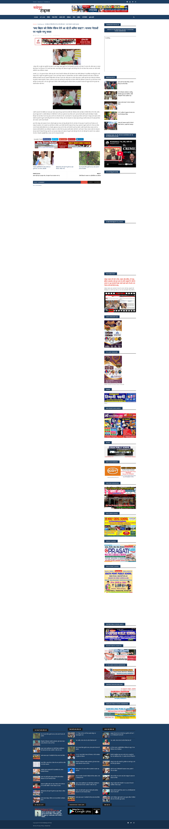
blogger (84, 182)
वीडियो (48, 17)
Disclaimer (47, 825)
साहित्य (78, 17)
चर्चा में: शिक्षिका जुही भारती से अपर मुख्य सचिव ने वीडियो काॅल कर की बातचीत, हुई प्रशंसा (123, 798)
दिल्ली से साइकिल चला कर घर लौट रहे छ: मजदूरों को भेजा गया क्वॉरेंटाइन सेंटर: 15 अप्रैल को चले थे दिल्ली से (123, 755)
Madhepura (40, 24)
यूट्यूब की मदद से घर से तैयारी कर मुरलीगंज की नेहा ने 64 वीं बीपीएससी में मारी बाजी (122, 734)
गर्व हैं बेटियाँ (84, 17)
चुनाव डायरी (91, 17)
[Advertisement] (120, 608)
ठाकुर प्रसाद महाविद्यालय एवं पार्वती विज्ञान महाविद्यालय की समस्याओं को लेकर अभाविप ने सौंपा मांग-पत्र (52, 749)
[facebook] (127, 2)
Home (34, 1)
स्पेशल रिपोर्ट (54, 17)
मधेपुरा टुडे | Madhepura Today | (44, 809)
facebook (97, 182)
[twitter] (132, 2)
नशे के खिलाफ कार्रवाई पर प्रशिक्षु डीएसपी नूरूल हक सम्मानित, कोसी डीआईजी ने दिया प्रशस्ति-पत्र (125, 93)
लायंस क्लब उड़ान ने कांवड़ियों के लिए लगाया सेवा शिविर (53, 755)
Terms (34, 825)
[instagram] (135, 2)
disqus (90, 182)
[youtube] (129, 2)
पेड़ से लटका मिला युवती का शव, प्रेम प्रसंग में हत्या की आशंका (89, 167)
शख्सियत (69, 17)
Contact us (47, 1)
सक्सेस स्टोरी (62, 17)
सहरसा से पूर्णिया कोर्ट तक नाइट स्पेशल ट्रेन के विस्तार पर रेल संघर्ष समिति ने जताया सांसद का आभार (53, 784)
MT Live (42, 17)
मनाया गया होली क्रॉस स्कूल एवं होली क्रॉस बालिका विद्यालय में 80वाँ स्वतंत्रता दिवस (52, 777)
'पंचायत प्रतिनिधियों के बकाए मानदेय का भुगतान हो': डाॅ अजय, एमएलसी (41, 167)
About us (40, 1)
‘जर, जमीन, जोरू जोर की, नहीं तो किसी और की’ (86, 740)
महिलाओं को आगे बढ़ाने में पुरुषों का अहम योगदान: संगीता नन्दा (64, 167)
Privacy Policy (40, 825)
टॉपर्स (74, 17)
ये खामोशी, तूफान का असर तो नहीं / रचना (50, 810)
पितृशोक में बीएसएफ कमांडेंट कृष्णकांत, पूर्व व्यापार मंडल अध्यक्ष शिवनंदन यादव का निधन (53, 742)
